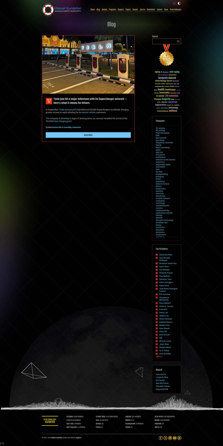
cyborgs (159, 215)
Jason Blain (164, 344)
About (92, 9)
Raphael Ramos (165, 322)
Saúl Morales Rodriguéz (164, 259)
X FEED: (68, 420)
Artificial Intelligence (163, 75)
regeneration (160, 105)
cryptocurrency (169, 84)
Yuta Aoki (163, 309)
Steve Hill (163, 331)
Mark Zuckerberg (163, 147)
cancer (163, 84)
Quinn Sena (164, 266)
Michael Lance (165, 341)
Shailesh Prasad (166, 273)
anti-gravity (160, 155)
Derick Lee (163, 312)
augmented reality (163, 164)
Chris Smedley (165, 354)
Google (155, 90)
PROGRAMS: (158, 423)
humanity (178, 90)
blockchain (176, 81)
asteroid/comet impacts (165, 160)
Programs (112, 9)
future (172, 86)
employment (161, 235)
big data (159, 172)
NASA (172, 99)
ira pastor (160, 96)
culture (174, 84)
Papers (128, 9)
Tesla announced (67, 109)
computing (160, 201)
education (160, 230)
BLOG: (97, 420)
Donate (135, 9)
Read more (88, 135)
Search (178, 41)
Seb (160, 338)
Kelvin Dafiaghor (166, 282)
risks (172, 105)
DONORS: (128, 420)
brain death (158, 84)
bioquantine (172, 75)
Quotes (159, 9)
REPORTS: (99, 423)
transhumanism (162, 111)
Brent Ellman (164, 335)
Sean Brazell (164, 328)
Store (166, 9)
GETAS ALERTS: (159, 416)
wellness (173, 110)
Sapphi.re (78, 437)
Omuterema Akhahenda (164, 298)
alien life (159, 152)
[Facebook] (161, 438)
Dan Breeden (164, 270)
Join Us (142, 9)
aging (157, 72)
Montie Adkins (165, 347)
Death (178, 84)
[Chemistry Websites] (166, 55)
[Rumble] (179, 438)
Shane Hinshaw (165, 319)
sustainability (67, 127)
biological (160, 177)
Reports (121, 9)
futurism (177, 87)
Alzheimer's (166, 72)
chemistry (160, 193)
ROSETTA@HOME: (71, 427)
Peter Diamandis (162, 133)
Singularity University (164, 143)
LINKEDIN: (128, 416)
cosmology (160, 203)
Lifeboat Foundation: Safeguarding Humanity (61, 9)
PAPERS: (98, 427)
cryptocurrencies (162, 210)
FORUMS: (128, 427)
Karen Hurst (164, 285)
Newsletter (151, 9)
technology (173, 108)
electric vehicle (88, 112)
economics (160, 227)
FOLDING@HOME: (130, 423)
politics (159, 102)
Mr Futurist (160, 380)
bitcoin (169, 81)
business (159, 191)
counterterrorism (162, 205)
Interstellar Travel (175, 93)
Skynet (158, 145)
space (158, 108)
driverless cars (161, 222)
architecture (160, 157)
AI (161, 72)
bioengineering (162, 174)
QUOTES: (157, 427)
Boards (104, 9)
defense (159, 218)
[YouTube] (175, 438)
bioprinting (160, 181)
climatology (160, 196)
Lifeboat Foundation (56, 437)
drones (158, 225)
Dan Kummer (164, 294)
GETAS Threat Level (50, 421)
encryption (160, 237)
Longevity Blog (162, 377)
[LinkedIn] (170, 438)
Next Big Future (162, 383)
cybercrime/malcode (164, 213)
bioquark (163, 78)
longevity (166, 99)
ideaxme (156, 93)
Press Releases (175, 9)
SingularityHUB (162, 389)
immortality (164, 92)
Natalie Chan (164, 325)
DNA (157, 135)
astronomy (160, 162)
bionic (158, 179)
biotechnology (160, 81)
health (161, 89)
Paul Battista (164, 276)
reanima (164, 102)
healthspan (170, 89)
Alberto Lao (164, 316)
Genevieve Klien (57, 127)
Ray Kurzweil (161, 138)
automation (160, 167)
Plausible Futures (163, 386)
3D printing (160, 128)
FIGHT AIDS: (70, 423)
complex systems (163, 198)
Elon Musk (160, 140)
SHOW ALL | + (159, 356)
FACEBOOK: (69, 416)
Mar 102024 (49, 101)
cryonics (159, 208)
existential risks (159, 87)
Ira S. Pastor (164, 350)
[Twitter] (165, 438)
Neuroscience (177, 99)
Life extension (171, 95)
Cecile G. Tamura (166, 306)
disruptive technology (164, 220)
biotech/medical (162, 184)
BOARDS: (157, 420)
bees (158, 169)
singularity (176, 105)
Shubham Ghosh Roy (168, 263)
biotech (172, 78)
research (169, 105)
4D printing (160, 130)
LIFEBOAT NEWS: (101, 416)
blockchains (161, 189)
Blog (98, 9)
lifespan (157, 99)
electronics (160, 232)
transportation (76, 127)
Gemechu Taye (165, 279)
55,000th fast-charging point (59, 121)
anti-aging (174, 72)
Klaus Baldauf (165, 303)
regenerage (172, 102)
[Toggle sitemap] (174, 3)
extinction (166, 86)
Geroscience (161, 374)
